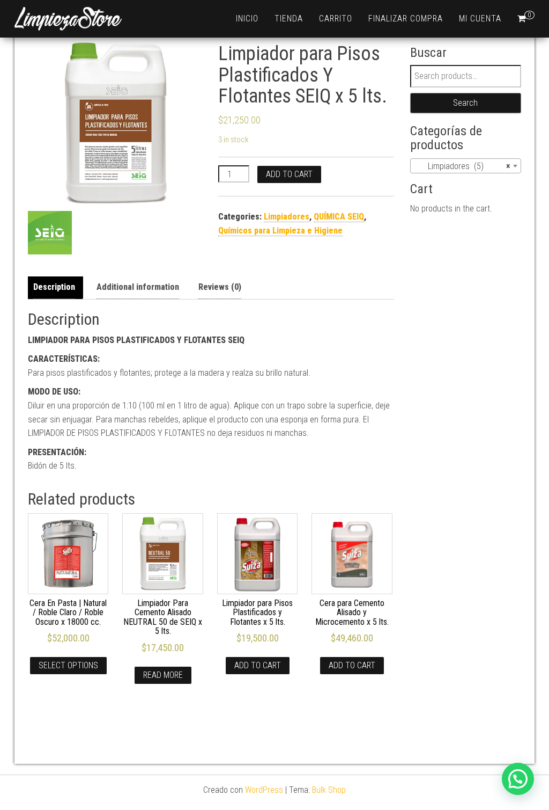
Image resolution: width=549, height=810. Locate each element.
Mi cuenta (480, 18)
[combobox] (466, 165)
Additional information (138, 287)
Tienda (288, 18)
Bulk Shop (329, 790)
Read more (163, 675)
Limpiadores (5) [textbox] (462, 166)
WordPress (264, 790)
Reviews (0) (219, 287)
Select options (68, 665)
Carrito (335, 18)
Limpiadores (286, 216)
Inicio (247, 18)
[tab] (57, 287)
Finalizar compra (405, 18)
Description (54, 287)
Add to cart (289, 174)
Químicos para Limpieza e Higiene (280, 230)
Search (465, 103)
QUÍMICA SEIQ (339, 216)
